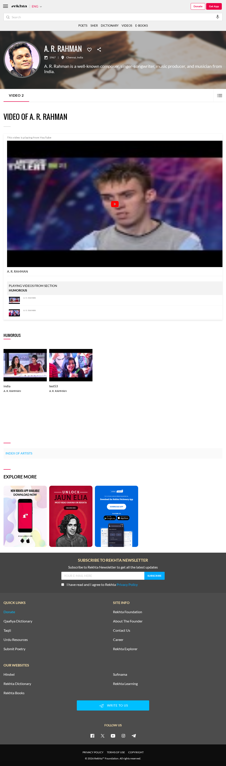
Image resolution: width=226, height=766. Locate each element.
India (80, 57)
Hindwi (9, 674)
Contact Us (121, 630)
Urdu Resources (16, 639)
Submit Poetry (14, 649)
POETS (82, 25)
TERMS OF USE (116, 752)
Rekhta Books (14, 693)
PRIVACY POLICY (93, 752)
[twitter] (102, 735)
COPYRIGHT (136, 752)
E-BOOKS (141, 25)
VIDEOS (127, 25)
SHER (94, 25)
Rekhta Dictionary (17, 683)
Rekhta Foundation (127, 612)
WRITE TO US (117, 705)
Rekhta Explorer (125, 649)
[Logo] (19, 6)
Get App (214, 6)
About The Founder (128, 621)
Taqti (7, 630)
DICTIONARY (110, 25)
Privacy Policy (127, 584)
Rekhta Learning (125, 683)
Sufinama (120, 674)
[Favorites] (89, 49)
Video (16, 95)
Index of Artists (19, 453)
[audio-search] (217, 16)
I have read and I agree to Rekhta (102, 584)
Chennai (71, 57)
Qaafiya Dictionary (18, 621)
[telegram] (133, 735)
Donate (198, 6)
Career (118, 639)
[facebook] (92, 735)
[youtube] (113, 735)
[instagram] (123, 735)
